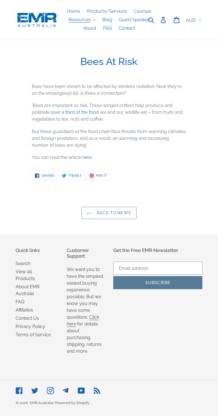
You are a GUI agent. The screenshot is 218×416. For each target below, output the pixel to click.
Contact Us (27, 318)
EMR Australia (41, 403)
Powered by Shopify (71, 403)
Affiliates (24, 310)
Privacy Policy (30, 326)
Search (23, 263)
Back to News (113, 213)
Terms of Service (33, 334)
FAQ (20, 301)
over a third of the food (75, 112)
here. (87, 157)
